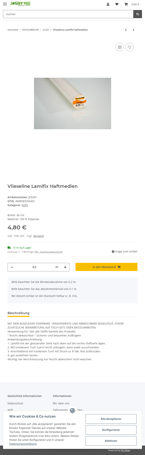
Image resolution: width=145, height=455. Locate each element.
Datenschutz (15, 403)
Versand (38, 236)
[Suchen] (137, 14)
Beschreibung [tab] (18, 313)
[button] (108, 4)
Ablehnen (111, 440)
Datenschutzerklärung (23, 443)
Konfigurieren (111, 429)
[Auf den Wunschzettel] (129, 47)
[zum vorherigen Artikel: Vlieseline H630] (126, 30)
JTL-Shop (125, 450)
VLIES (25, 205)
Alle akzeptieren (111, 418)
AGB (10, 410)
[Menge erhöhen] (65, 267)
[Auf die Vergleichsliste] (120, 47)
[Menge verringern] (12, 267)
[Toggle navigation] (5, 2)
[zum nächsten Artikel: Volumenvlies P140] (133, 30)
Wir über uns (61, 403)
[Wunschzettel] (116, 4)
